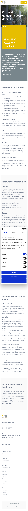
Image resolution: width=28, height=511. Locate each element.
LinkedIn (4, 492)
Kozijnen (4, 453)
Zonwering (4, 463)
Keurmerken (5, 481)
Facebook (4, 490)
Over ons (4, 476)
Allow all (14, 272)
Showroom (4, 474)
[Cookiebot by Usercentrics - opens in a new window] (21, 229)
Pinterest (4, 494)
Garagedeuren (5, 460)
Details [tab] (14, 232)
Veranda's (4, 465)
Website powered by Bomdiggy (14, 506)
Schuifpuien (5, 458)
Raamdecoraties (6, 467)
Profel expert (5, 478)
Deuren (4, 456)
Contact (4, 483)
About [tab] (23, 232)
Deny (14, 281)
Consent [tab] (5, 232)
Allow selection (14, 276)
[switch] (25, 258)
